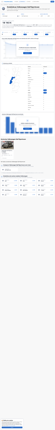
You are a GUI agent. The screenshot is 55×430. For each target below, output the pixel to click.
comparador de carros (29, 172)
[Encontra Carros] (8, 1)
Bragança (29, 77)
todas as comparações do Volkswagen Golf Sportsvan (12, 172)
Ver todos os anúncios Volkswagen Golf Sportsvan (13, 161)
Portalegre (30, 97)
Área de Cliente (36, 1)
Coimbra (29, 81)
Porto (29, 99)
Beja (28, 73)
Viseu (29, 109)
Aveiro (29, 70)
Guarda (29, 87)
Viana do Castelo (31, 105)
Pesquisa (16, 1)
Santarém (29, 101)
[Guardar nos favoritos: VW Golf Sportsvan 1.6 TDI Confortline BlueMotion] (12, 142)
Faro (28, 85)
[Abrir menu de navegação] (2, 1)
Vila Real (29, 107)
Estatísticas (23, 1)
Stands (29, 1)
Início (2, 4)
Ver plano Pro (27, 53)
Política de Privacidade (11, 425)
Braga (29, 75)
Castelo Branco (30, 79)
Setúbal (29, 103)
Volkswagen (11, 4)
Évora (29, 83)
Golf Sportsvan (16, 4)
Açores (29, 68)
